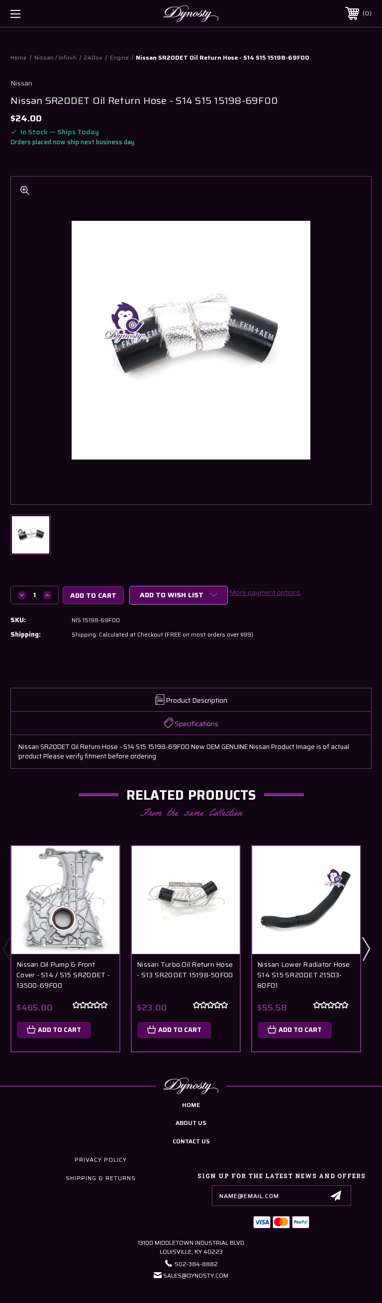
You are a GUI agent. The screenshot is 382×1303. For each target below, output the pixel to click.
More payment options (264, 592)
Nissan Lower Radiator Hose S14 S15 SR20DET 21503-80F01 (303, 975)
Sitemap (251, 1295)
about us (191, 1122)
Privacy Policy (101, 1159)
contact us (191, 1141)
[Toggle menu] (46, 13)
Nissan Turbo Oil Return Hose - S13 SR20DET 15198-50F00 (185, 969)
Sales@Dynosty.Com (195, 1275)
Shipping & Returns (101, 1178)
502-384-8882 (196, 1264)
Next (366, 948)
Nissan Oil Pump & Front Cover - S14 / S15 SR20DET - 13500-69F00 (63, 975)
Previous (6, 948)
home (191, 1105)
